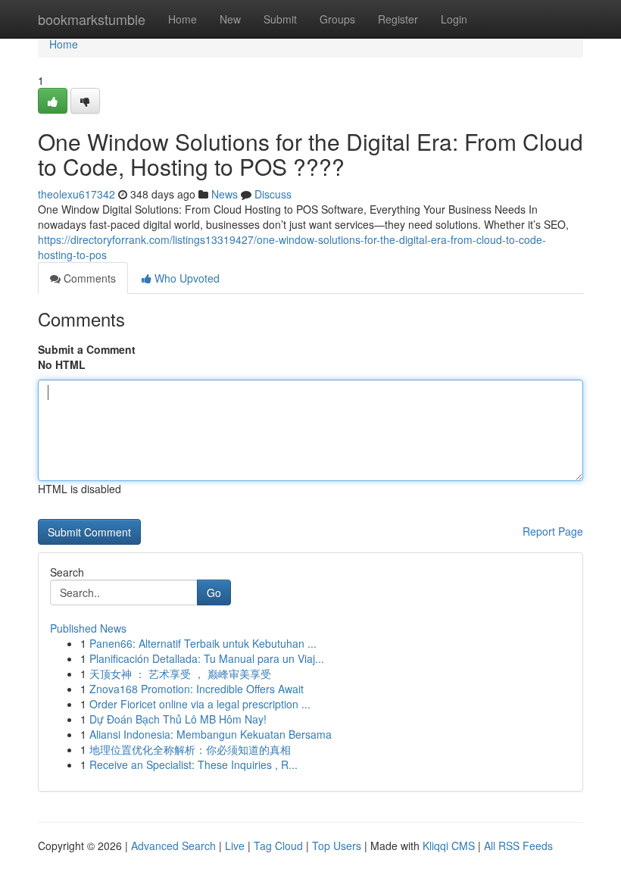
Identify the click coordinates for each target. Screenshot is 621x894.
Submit (280, 19)
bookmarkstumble (91, 19)
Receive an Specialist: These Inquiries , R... (193, 764)
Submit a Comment (87, 349)
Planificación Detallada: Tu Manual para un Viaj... (206, 658)
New (230, 19)
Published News (88, 628)
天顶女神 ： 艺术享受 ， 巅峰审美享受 (180, 673)
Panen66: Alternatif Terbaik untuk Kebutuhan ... (203, 643)
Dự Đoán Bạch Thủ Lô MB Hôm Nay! (178, 719)
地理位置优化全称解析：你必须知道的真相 (190, 749)
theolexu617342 (76, 194)
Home (182, 19)
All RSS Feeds (518, 845)
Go (214, 592)
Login (454, 19)
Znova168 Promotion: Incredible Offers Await (196, 688)
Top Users (336, 845)
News (224, 194)
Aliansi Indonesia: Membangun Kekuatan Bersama (210, 734)
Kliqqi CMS (449, 845)
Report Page (553, 531)
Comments (88, 278)
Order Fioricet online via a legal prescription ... (199, 703)
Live (235, 845)
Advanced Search (173, 845)
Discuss (273, 194)
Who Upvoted (185, 278)
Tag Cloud (278, 845)
